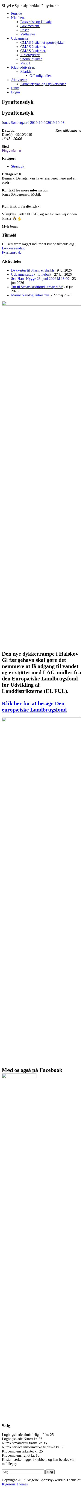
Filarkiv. (26, 71)
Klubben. (18, 18)
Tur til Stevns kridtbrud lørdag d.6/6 (37, 287)
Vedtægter (27, 34)
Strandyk (17, 166)
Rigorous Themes (15, 1484)
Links (15, 88)
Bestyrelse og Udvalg (36, 22)
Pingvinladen (11, 151)
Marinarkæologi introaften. (30, 295)
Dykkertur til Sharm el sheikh (32, 270)
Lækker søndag (13, 248)
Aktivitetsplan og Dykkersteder (43, 84)
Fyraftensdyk (11, 252)
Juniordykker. (30, 55)
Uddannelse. (20, 38)
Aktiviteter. (19, 80)
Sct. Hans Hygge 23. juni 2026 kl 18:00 (40, 279)
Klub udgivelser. (23, 67)
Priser (24, 30)
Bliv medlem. (30, 26)
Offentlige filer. (41, 76)
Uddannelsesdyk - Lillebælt (31, 274)
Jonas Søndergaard (15, 122)
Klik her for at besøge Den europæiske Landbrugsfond (34, 706)
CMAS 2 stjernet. (33, 47)
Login (15, 92)
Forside (16, 13)
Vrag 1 (25, 63)
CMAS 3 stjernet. (33, 51)
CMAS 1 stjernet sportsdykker (42, 42)
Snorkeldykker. (31, 59)
